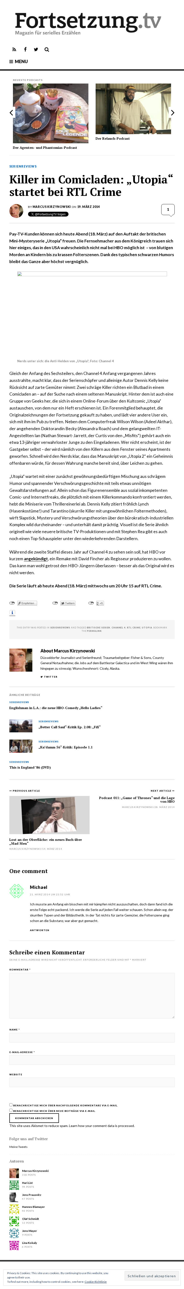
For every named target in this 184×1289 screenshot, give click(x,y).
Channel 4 (119, 627)
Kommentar (20, 969)
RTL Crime (134, 627)
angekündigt (36, 558)
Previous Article (26, 790)
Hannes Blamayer (33, 1207)
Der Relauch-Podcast (113, 138)
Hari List (27, 1183)
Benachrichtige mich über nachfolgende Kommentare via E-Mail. (65, 1105)
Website (15, 1074)
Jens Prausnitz (31, 1195)
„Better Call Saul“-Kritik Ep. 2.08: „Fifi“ (70, 727)
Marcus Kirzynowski (52, 207)
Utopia (147, 627)
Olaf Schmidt (30, 1219)
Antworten (39, 930)
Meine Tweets (18, 1147)
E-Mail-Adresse (22, 1052)
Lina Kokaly (29, 1243)
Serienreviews (23, 166)
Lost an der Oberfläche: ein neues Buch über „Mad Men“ (45, 841)
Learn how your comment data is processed (101, 1126)
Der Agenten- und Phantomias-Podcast (45, 147)
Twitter (51, 676)
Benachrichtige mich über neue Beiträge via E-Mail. (54, 1110)
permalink (94, 631)
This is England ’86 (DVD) (30, 767)
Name (14, 1029)
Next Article (161, 790)
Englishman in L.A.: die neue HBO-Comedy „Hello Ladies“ (55, 708)
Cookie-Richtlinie (96, 1281)
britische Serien (98, 627)
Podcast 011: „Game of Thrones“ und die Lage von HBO (137, 799)
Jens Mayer (29, 1231)
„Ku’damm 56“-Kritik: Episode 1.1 (66, 747)
